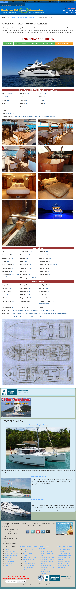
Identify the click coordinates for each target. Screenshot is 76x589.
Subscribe (21, 581)
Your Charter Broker (11, 555)
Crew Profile (8, 43)
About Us (13, 2)
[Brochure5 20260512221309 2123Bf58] (55, 159)
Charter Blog (6, 5)
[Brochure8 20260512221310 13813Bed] (19, 223)
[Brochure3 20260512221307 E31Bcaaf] (55, 132)
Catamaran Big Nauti (47, 559)
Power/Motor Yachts (29, 563)
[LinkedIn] (43, 531)
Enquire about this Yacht (64, 43)
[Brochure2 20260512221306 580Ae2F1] (19, 132)
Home (3, 2)
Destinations (38, 2)
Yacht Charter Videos (11, 553)
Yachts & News (9, 563)
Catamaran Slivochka (38, 476)
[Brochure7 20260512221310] (55, 186)
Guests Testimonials (64, 555)
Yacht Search (24, 2)
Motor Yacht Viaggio (46, 565)
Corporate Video (10, 551)
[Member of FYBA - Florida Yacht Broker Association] (41, 578)
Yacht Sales (8, 559)
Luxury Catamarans (29, 565)
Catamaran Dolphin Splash (38, 425)
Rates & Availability (47, 43)
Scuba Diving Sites (64, 549)
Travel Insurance (66, 2)
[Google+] (48, 531)
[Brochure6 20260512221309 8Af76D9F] (19, 186)
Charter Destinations (29, 547)
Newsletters (8, 557)
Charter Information (64, 547)
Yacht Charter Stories (65, 553)
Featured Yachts (10, 561)
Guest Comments (20, 43)
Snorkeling (61, 551)
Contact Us (19, 5)
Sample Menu (33, 43)
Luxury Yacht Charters (43, 547)
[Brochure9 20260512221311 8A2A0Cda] (55, 210)
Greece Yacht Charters (30, 557)
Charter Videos (51, 2)
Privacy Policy (9, 565)
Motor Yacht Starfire (38, 500)
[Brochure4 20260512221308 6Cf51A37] (19, 159)
